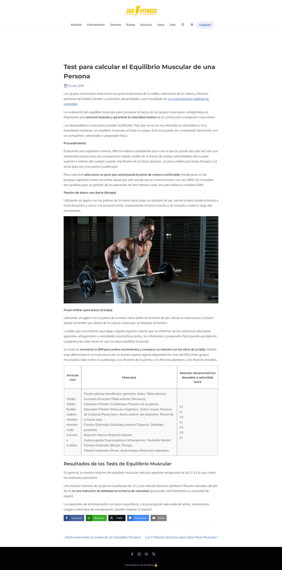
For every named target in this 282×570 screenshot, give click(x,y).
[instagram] (139, 555)
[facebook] (132, 555)
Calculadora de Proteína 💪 (141, 565)
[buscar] (182, 25)
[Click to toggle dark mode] (191, 25)
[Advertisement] (141, 36)
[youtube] (146, 555)
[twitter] (153, 555)
